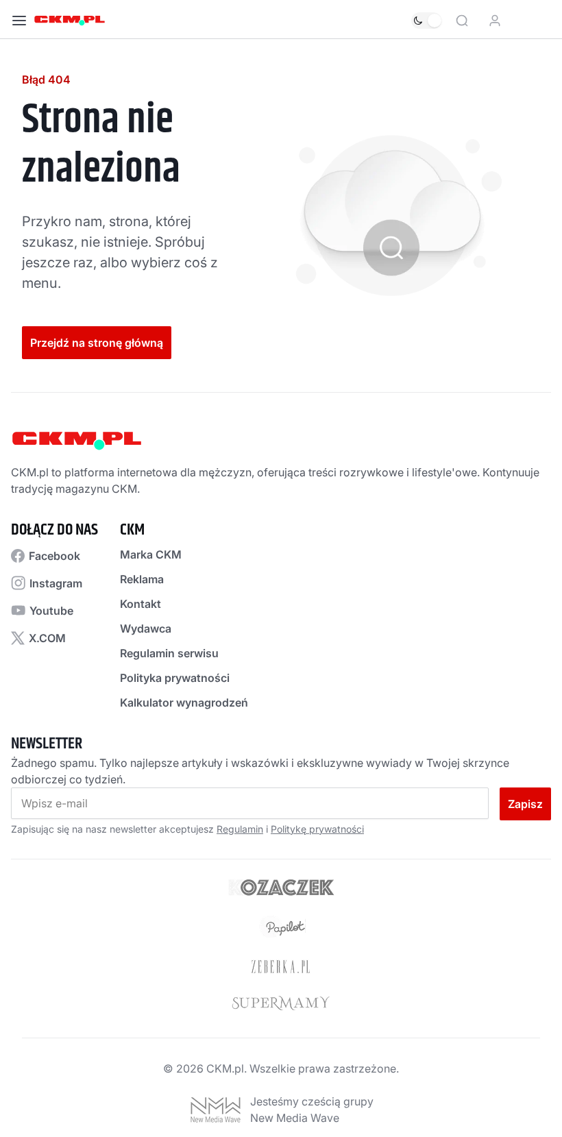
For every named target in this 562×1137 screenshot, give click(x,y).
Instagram (55, 583)
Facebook (54, 556)
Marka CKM (151, 554)
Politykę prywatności (317, 829)
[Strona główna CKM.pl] (69, 20)
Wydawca (145, 628)
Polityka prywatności (175, 678)
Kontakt (140, 604)
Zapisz (525, 804)
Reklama (142, 579)
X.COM (47, 638)
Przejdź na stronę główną (96, 343)
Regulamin (240, 829)
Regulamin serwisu (169, 653)
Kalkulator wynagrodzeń (184, 702)
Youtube (51, 611)
